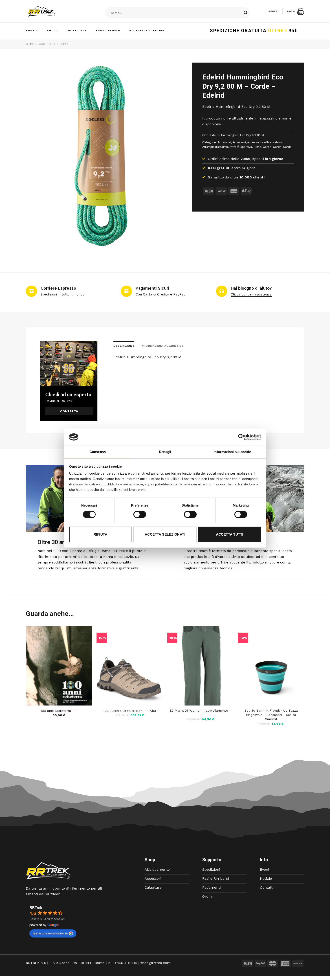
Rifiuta (100, 534)
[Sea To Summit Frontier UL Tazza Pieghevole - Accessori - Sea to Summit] (271, 666)
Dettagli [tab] (165, 452)
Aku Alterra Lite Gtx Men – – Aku (129, 710)
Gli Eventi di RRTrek (147, 30)
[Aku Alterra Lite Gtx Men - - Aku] (130, 666)
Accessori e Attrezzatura (264, 142)
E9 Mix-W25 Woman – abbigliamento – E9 (200, 713)
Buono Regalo (108, 30)
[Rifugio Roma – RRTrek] (53, 11)
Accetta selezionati (165, 534)
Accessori (47, 44)
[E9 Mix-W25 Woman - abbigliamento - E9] (200, 666)
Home (30, 30)
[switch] (139, 514)
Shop (51, 30)
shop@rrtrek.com (155, 963)
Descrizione (123, 345)
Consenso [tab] (98, 452)
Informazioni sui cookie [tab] (232, 452)
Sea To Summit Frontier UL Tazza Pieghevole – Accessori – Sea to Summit (271, 715)
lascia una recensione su (50, 933)
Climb (30, 44)
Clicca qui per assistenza (251, 294)
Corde (65, 44)
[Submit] (245, 13)
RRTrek (35, 907)
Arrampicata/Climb (215, 147)
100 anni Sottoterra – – (59, 710)
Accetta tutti (229, 534)
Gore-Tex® (77, 30)
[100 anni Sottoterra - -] (59, 666)
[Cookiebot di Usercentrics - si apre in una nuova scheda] (241, 437)
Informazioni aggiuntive (162, 345)
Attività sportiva (240, 147)
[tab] (123, 345)
